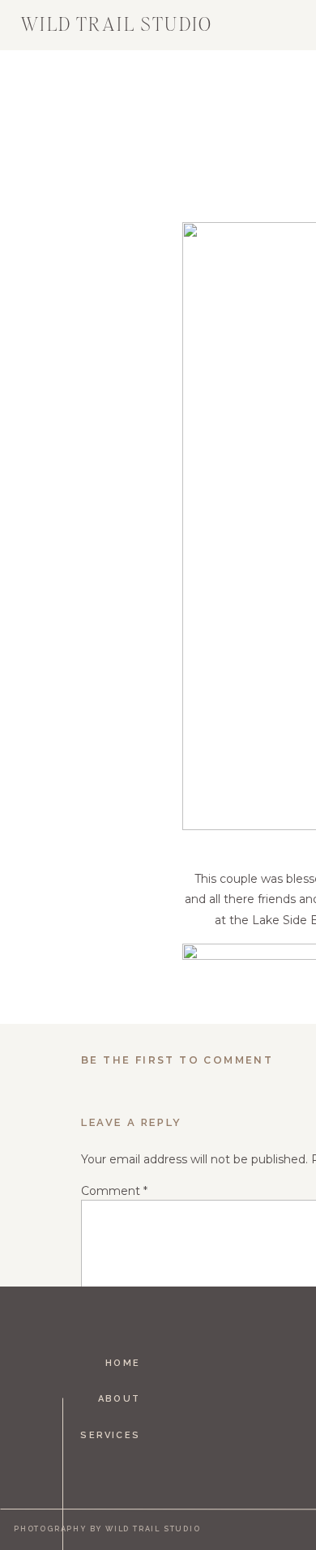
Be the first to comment (177, 1060)
